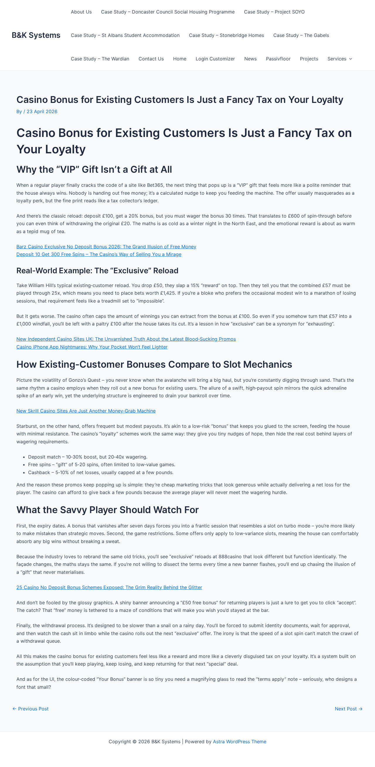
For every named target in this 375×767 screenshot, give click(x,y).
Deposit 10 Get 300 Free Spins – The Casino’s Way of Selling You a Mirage (98, 254)
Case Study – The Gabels (301, 35)
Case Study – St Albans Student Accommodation (125, 35)
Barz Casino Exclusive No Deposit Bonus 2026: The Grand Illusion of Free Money (106, 247)
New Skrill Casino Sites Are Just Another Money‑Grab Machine (86, 411)
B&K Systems (36, 35)
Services (337, 59)
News (250, 59)
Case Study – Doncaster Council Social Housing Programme (168, 12)
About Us (81, 12)
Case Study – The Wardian (100, 59)
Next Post (349, 708)
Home (179, 59)
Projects (309, 59)
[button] (349, 58)
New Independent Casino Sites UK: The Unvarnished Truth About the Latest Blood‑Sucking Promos (126, 339)
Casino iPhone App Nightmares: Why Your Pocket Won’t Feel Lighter (92, 347)
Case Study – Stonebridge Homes (226, 35)
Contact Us (151, 59)
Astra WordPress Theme (239, 741)
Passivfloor (278, 59)
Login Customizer (215, 59)
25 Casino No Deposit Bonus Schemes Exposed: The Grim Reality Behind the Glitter (109, 587)
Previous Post (30, 708)
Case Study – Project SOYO (274, 12)
